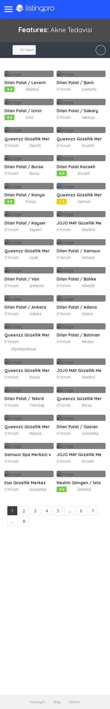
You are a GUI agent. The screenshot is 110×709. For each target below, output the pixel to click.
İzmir (30, 117)
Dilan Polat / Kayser (25, 223)
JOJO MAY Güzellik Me (79, 223)
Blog (57, 702)
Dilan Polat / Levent (25, 82)
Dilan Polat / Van (21, 279)
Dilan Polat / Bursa (23, 166)
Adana (87, 313)
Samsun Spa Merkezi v (27, 454)
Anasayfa (37, 702)
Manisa (35, 433)
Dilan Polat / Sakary (77, 110)
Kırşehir (88, 145)
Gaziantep (90, 433)
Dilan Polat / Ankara (25, 307)
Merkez (88, 341)
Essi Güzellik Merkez (25, 482)
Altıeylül (88, 285)
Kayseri (36, 229)
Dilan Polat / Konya (24, 195)
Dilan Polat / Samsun (78, 251)
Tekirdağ (37, 405)
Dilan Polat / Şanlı (75, 82)
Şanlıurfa (89, 89)
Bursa (34, 173)
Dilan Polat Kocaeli (76, 166)
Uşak (34, 257)
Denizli (35, 145)
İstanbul (32, 89)
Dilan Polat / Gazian (77, 426)
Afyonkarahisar (23, 348)
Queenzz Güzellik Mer (27, 139)
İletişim (74, 702)
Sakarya (88, 117)
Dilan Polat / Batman (78, 335)
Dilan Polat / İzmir (23, 110)
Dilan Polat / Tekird (24, 398)
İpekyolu (37, 285)
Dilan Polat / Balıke (76, 279)
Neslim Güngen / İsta (79, 482)
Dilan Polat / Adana (77, 307)
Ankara (35, 313)
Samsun (84, 201)
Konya (31, 201)
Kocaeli (84, 173)
